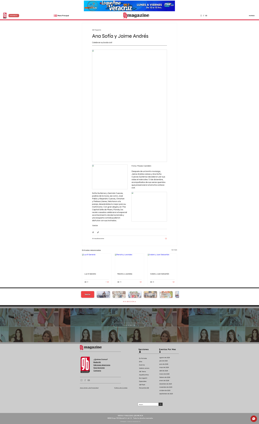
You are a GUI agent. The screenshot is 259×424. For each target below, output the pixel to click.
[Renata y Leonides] (129, 262)
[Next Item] (175, 294)
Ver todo (174, 250)
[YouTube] (206, 15)
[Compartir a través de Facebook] (93, 232)
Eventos (95, 225)
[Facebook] (204, 15)
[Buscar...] (160, 404)
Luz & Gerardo (90, 274)
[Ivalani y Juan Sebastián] (162, 262)
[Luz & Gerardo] (96, 262)
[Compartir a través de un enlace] (98, 232)
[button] (13, 15)
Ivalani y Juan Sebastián (159, 274)
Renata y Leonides (124, 274)
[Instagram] (201, 15)
